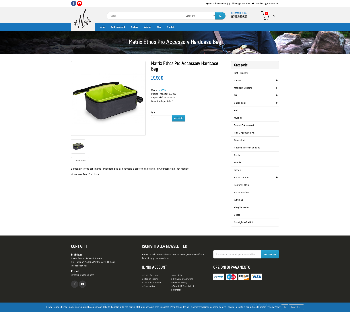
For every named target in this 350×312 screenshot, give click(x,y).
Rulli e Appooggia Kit (244, 133)
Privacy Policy (180, 282)
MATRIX (162, 90)
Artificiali (238, 200)
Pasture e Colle (241, 185)
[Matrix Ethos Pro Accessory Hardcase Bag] (108, 98)
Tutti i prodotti (118, 27)
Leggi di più (296, 307)
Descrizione (80, 160)
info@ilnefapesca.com (82, 275)
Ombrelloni (239, 140)
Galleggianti (240, 103)
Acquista (178, 118)
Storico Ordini (150, 279)
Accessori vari (241, 177)
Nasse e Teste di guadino (247, 147)
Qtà (153, 112)
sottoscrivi (270, 254)
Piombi (237, 162)
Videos (147, 27)
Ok (284, 307)
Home (102, 27)
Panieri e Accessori (244, 125)
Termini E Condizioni (183, 286)
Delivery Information (183, 279)
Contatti (171, 27)
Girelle (237, 155)
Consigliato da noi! (243, 222)
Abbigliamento (241, 207)
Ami (236, 110)
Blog (159, 27)
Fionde (237, 170)
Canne (237, 80)
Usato (237, 215)
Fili (235, 95)
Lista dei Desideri (152, 282)
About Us (177, 275)
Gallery (134, 27)
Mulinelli (238, 118)
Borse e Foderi (241, 192)
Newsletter (149, 286)
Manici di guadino (243, 88)
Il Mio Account (150, 275)
